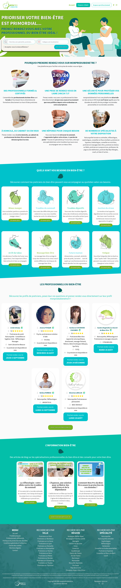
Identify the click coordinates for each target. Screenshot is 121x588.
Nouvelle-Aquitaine (75, 563)
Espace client (83, 5)
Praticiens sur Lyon (45, 544)
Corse (76, 546)
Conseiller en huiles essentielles (106, 548)
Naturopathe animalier (106, 539)
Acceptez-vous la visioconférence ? (17, 47)
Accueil (72, 5)
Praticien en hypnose (106, 551)
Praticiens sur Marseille (45, 546)
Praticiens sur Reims (45, 556)
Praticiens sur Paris (45, 536)
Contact (15, 550)
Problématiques (15, 536)
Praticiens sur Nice (45, 553)
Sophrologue (105, 541)
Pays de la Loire (76, 568)
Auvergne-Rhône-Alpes (76, 536)
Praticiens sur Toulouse (45, 565)
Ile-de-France (75, 556)
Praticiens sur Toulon (45, 563)
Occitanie (75, 565)
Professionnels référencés (15, 538)
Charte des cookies (15, 546)
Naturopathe (105, 536)
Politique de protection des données (15, 541)
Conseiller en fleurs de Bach (106, 553)
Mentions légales (15, 548)
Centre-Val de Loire (75, 544)
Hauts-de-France (75, 553)
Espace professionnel (101, 5)
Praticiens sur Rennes (45, 558)
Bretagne (76, 541)
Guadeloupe (75, 551)
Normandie (76, 561)
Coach (106, 556)
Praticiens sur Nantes (45, 551)
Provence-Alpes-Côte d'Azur (75, 570)
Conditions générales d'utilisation (15, 543)
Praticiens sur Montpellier (45, 548)
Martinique (75, 558)
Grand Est (75, 548)
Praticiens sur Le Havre (45, 541)
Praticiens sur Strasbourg (45, 561)
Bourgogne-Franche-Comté (75, 539)
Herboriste (106, 546)
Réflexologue (106, 544)
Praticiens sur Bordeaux (45, 539)
